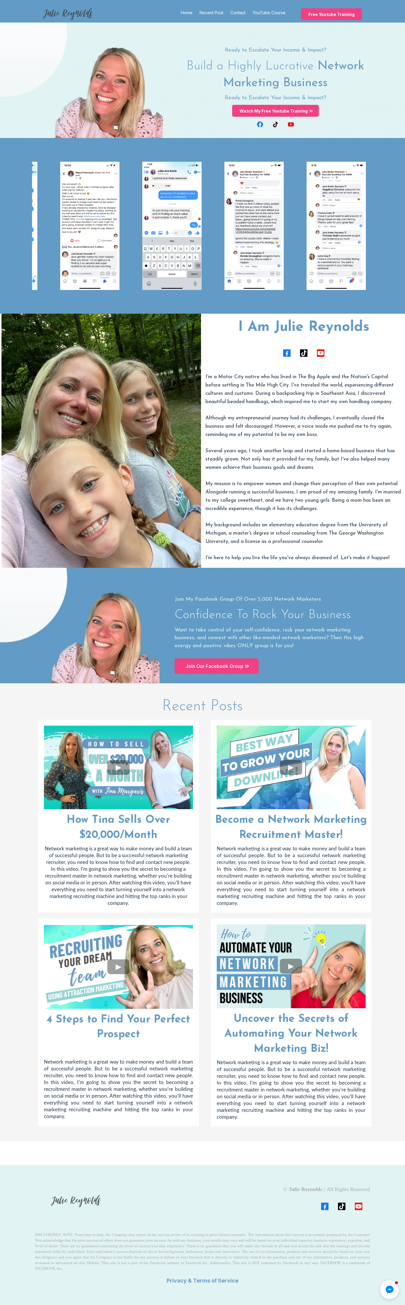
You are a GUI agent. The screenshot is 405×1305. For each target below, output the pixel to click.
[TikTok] (275, 124)
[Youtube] (291, 124)
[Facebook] (260, 124)
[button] (389, 1289)
